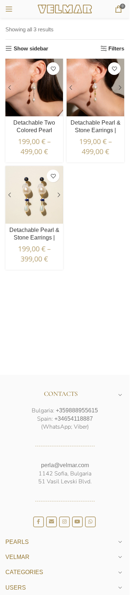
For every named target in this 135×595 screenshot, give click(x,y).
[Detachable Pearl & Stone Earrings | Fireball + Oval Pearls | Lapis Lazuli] (34, 195)
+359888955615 (77, 410)
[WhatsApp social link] (90, 521)
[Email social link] (51, 521)
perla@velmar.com (65, 465)
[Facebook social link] (38, 521)
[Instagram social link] (64, 521)
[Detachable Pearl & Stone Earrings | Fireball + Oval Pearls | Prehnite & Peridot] (95, 87)
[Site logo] (65, 8)
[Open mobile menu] (9, 9)
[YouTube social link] (77, 521)
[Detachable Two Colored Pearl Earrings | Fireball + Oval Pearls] (34, 87)
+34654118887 (73, 419)
